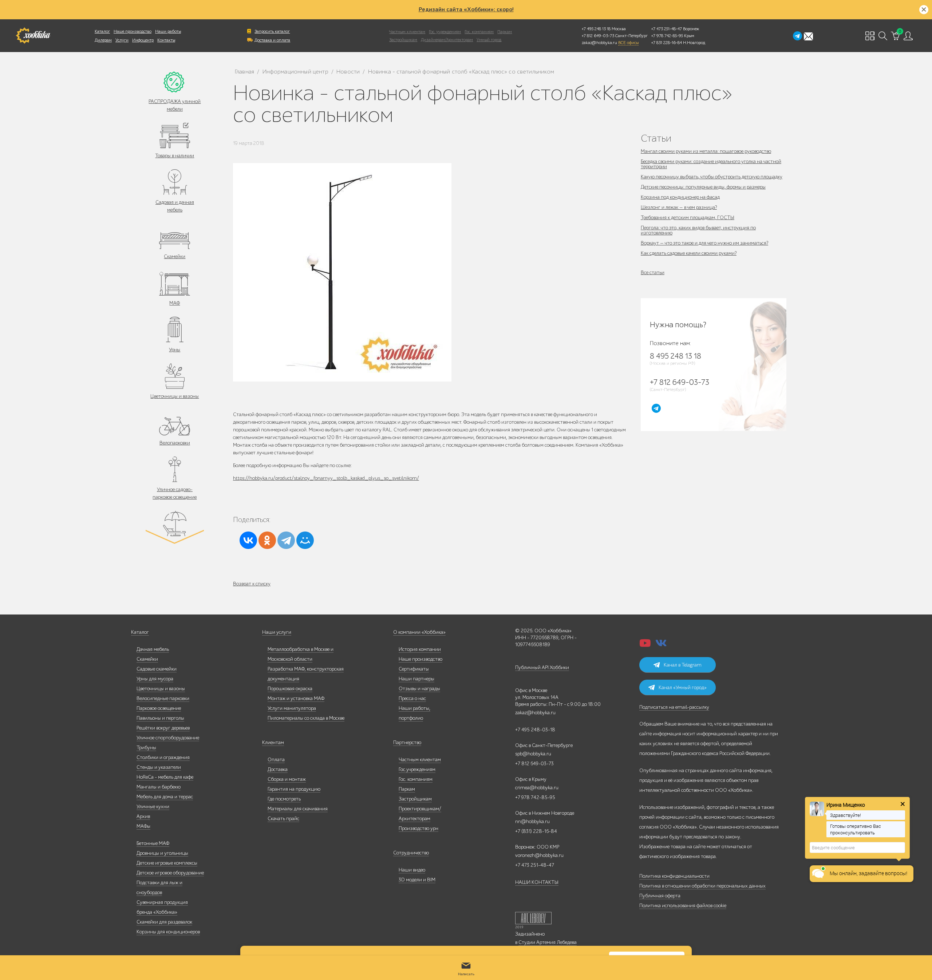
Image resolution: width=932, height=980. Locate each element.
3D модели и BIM (417, 880)
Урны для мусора (155, 679)
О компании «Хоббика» (419, 632)
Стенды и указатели (159, 767)
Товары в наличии (174, 156)
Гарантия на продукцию (294, 789)
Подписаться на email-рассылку (674, 707)
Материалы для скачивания (298, 809)
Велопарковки (174, 443)
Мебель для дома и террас (165, 797)
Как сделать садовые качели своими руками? (688, 253)
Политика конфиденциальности (674, 876)
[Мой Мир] (305, 540)
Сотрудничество (411, 853)
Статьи (656, 138)
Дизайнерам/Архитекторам (447, 39)
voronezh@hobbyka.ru (539, 855)
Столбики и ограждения (163, 757)
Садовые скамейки (157, 669)
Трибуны (146, 747)
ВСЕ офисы (628, 42)
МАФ (174, 303)
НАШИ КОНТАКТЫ (536, 882)
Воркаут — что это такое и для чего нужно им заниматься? (704, 243)
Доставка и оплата (272, 40)
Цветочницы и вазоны (174, 396)
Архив (143, 816)
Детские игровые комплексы (167, 863)
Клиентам (273, 742)
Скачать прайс (283, 818)
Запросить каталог (272, 31)
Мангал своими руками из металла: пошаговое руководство (706, 151)
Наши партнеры (416, 679)
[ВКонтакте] (248, 540)
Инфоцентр (143, 40)
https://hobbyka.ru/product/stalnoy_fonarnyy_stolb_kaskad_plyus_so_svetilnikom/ (326, 478)
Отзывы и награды (419, 688)
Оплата (276, 759)
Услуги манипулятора (292, 708)
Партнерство (407, 742)
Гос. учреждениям (445, 31)
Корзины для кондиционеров (168, 932)
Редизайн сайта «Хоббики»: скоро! (466, 9)
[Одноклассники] (267, 540)
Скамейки (174, 256)
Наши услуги (276, 632)
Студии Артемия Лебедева (547, 942)
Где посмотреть (284, 799)
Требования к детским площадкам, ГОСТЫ (687, 217)
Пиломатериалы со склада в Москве (306, 718)
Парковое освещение (159, 708)
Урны (174, 350)
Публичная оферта (659, 896)
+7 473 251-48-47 (666, 28)
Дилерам (103, 40)
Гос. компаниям (479, 31)
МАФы (143, 826)
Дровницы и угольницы (162, 853)
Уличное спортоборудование (168, 738)
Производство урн (418, 828)
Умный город (489, 39)
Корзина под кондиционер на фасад (680, 197)
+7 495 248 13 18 (596, 28)
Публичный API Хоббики (542, 667)
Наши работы (168, 31)
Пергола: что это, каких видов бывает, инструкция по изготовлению (698, 230)
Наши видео (412, 870)
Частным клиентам (407, 31)
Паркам (504, 31)
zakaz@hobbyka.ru (599, 42)
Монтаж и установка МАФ (296, 698)
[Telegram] (286, 540)
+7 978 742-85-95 (667, 35)
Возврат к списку (251, 584)
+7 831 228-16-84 (666, 42)
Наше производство (132, 31)
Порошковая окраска (290, 688)
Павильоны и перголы (160, 718)
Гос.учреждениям (417, 769)
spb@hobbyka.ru (533, 754)
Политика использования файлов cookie (682, 905)
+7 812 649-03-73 (598, 35)
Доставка (278, 769)
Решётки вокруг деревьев (163, 728)
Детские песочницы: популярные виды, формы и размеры (703, 187)
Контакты (166, 40)
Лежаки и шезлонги (174, 544)
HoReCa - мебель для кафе (165, 777)
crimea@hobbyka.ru (536, 788)
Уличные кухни (153, 806)
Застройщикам (403, 39)
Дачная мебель (153, 649)
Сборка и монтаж (287, 779)
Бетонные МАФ (153, 843)
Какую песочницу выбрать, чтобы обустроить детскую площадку (711, 177)
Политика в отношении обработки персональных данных (702, 886)
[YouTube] (645, 645)
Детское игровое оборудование (170, 873)
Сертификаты (414, 669)
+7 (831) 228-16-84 (536, 831)
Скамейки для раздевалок (164, 922)
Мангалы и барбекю (159, 787)
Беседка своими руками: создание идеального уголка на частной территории (711, 164)
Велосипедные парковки (163, 698)
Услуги (122, 40)
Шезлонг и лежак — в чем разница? (679, 207)
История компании (420, 649)
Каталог (102, 31)
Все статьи (652, 272)
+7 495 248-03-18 (535, 730)
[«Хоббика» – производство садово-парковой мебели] (33, 35)
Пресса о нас (412, 698)
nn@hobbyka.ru (532, 821)
